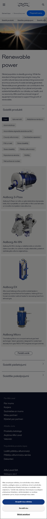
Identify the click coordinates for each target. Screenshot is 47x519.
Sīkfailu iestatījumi (23, 514)
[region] (23, 497)
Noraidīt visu (23, 508)
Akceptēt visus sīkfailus (23, 502)
